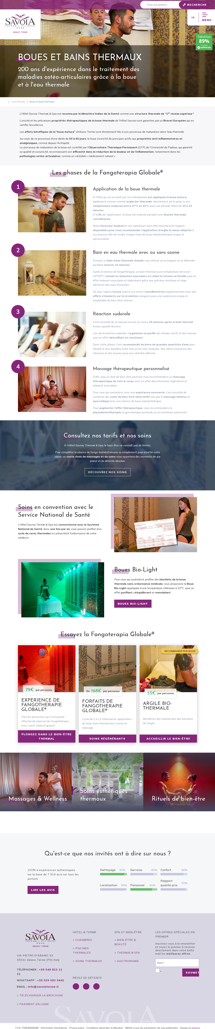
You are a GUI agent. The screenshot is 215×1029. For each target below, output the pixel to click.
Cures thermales (18, 102)
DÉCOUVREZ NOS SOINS (107, 472)
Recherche (197, 4)
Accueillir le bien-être (168, 738)
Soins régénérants (107, 738)
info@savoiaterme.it (43, 986)
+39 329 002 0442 (50, 980)
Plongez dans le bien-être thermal (47, 736)
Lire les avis (43, 890)
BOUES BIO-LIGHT (133, 603)
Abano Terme (20, 32)
